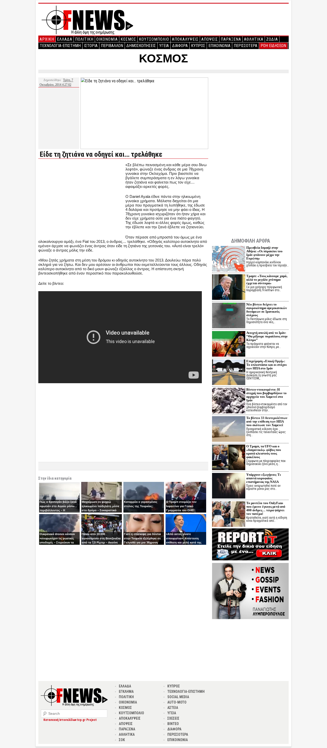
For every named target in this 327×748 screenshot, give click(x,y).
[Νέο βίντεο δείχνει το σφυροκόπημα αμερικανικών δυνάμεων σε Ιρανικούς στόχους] (228, 316)
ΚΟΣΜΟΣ (128, 39)
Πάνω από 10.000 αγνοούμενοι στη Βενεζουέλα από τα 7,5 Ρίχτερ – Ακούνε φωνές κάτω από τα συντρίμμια (101, 542)
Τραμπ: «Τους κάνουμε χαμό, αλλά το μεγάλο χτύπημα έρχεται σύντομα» (266, 279)
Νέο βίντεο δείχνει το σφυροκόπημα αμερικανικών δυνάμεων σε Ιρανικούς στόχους (266, 309)
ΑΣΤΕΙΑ (172, 708)
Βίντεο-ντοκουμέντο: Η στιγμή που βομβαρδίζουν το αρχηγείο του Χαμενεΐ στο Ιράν (266, 395)
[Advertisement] (81, 198)
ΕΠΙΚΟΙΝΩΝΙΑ (219, 45)
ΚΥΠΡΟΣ (198, 45)
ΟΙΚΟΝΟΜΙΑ (107, 39)
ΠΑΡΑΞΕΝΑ (231, 39)
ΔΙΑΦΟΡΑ (180, 45)
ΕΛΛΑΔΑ (64, 39)
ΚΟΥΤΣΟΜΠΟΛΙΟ (154, 39)
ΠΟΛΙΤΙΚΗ (84, 39)
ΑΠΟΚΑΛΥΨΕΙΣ (185, 39)
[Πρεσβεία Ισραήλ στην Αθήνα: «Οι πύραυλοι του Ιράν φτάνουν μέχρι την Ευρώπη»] (228, 259)
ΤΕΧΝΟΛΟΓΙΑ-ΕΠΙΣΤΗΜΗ (60, 45)
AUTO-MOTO (176, 702)
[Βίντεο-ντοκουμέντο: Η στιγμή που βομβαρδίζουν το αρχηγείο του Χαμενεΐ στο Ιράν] (228, 401)
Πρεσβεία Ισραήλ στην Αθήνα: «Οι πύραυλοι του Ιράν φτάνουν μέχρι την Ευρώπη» (264, 253)
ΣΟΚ (122, 740)
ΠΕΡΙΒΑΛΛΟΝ (112, 45)
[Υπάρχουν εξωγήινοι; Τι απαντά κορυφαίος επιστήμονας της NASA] (228, 486)
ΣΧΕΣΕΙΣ (173, 718)
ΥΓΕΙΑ (164, 45)
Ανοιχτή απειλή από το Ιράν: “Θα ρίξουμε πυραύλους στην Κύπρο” (267, 336)
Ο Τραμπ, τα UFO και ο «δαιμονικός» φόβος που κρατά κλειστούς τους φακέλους (263, 451)
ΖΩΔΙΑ (272, 39)
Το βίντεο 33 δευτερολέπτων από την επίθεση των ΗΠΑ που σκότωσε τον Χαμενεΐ (266, 421)
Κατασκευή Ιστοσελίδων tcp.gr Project (70, 720)
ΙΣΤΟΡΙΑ (91, 45)
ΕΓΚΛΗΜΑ (126, 691)
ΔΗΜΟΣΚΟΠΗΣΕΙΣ (141, 45)
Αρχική (47, 39)
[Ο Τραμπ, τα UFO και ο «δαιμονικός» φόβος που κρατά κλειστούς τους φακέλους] (228, 458)
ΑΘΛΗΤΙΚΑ (253, 39)
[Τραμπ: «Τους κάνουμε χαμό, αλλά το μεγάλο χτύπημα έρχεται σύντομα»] (228, 287)
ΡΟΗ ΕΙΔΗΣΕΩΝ (273, 45)
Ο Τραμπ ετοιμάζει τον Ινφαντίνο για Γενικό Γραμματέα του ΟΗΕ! (181, 506)
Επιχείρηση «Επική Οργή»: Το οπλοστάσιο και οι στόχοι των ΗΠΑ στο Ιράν (266, 364)
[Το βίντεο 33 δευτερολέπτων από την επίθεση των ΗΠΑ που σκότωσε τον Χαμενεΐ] (228, 429)
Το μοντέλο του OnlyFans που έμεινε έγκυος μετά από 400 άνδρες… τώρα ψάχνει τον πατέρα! (265, 508)
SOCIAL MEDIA (178, 697)
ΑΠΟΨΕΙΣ (209, 39)
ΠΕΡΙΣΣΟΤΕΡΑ (245, 45)
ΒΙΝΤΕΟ (173, 724)
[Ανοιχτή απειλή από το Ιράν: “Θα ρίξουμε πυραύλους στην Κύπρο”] (228, 344)
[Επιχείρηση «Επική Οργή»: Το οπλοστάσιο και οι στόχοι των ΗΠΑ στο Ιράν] (228, 372)
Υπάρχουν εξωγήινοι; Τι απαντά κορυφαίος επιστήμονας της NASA (263, 478)
